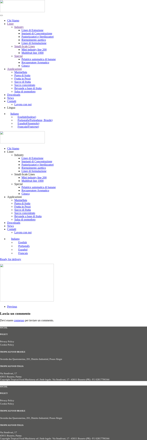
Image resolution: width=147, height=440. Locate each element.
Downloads (13, 94)
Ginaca (26, 65)
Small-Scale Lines (24, 46)
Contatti (11, 101)
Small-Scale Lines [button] (24, 174)
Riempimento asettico (34, 39)
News (10, 97)
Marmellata (20, 72)
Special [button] (18, 183)
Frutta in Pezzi (22, 78)
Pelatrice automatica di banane (39, 59)
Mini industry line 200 (34, 49)
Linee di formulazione (34, 43)
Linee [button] (10, 151)
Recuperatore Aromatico (35, 62)
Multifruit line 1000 (33, 52)
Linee (10, 23)
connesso (19, 320)
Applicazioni (14, 68)
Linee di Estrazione (32, 30)
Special (18, 56)
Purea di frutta (22, 75)
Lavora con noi (23, 104)
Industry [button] (19, 154)
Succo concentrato (24, 85)
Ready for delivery (10, 259)
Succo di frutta (22, 81)
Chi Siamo (13, 20)
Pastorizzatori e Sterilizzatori (38, 36)
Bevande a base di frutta (28, 88)
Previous (12, 306)
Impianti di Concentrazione (37, 33)
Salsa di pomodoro (24, 91)
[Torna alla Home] (22, 11)
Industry (19, 26)
